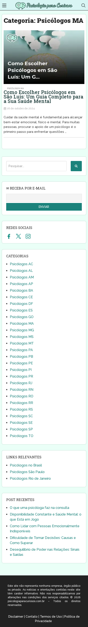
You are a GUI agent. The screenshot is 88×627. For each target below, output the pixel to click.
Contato (32, 616)
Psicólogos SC (21, 416)
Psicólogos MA (15, 88)
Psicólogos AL (21, 271)
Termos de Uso (51, 616)
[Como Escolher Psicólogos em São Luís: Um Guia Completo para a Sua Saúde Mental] (44, 57)
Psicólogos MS (22, 337)
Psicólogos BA (21, 290)
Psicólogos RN (21, 390)
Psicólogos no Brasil (26, 465)
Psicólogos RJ (21, 383)
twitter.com (18, 236)
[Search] (76, 166)
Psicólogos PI (21, 370)
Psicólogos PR (21, 376)
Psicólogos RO (21, 396)
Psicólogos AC (21, 264)
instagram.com (28, 236)
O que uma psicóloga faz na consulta (39, 508)
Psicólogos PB (21, 357)
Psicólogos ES (21, 310)
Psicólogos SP (21, 429)
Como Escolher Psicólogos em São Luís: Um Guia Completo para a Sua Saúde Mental (43, 96)
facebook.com (9, 236)
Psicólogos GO (22, 317)
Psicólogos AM (22, 277)
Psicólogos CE (21, 297)
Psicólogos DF (21, 304)
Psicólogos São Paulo (27, 472)
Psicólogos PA (21, 350)
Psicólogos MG (22, 330)
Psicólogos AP (21, 284)
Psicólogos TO (21, 436)
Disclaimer (15, 616)
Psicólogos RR (21, 403)
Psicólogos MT (22, 343)
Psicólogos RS (21, 409)
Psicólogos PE (21, 363)
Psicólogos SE (21, 423)
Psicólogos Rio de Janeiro (30, 478)
